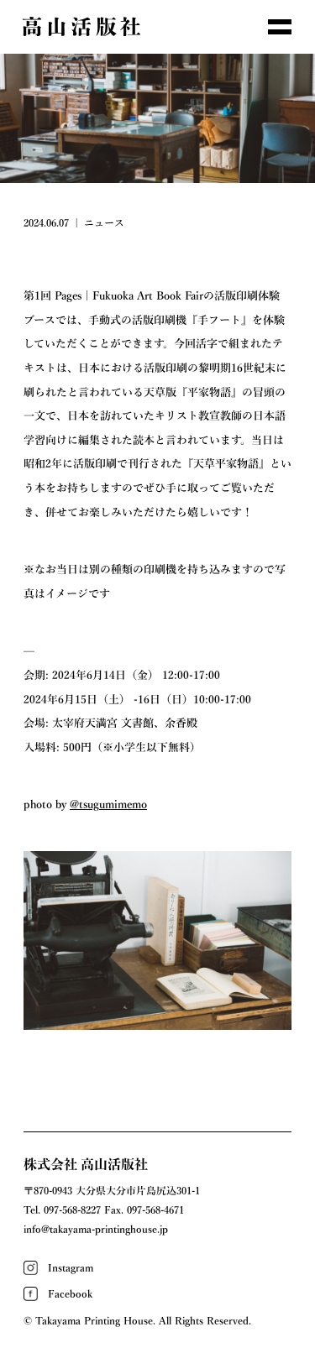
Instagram (70, 1267)
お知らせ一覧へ (158, 1071)
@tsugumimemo (108, 804)
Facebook (70, 1293)
